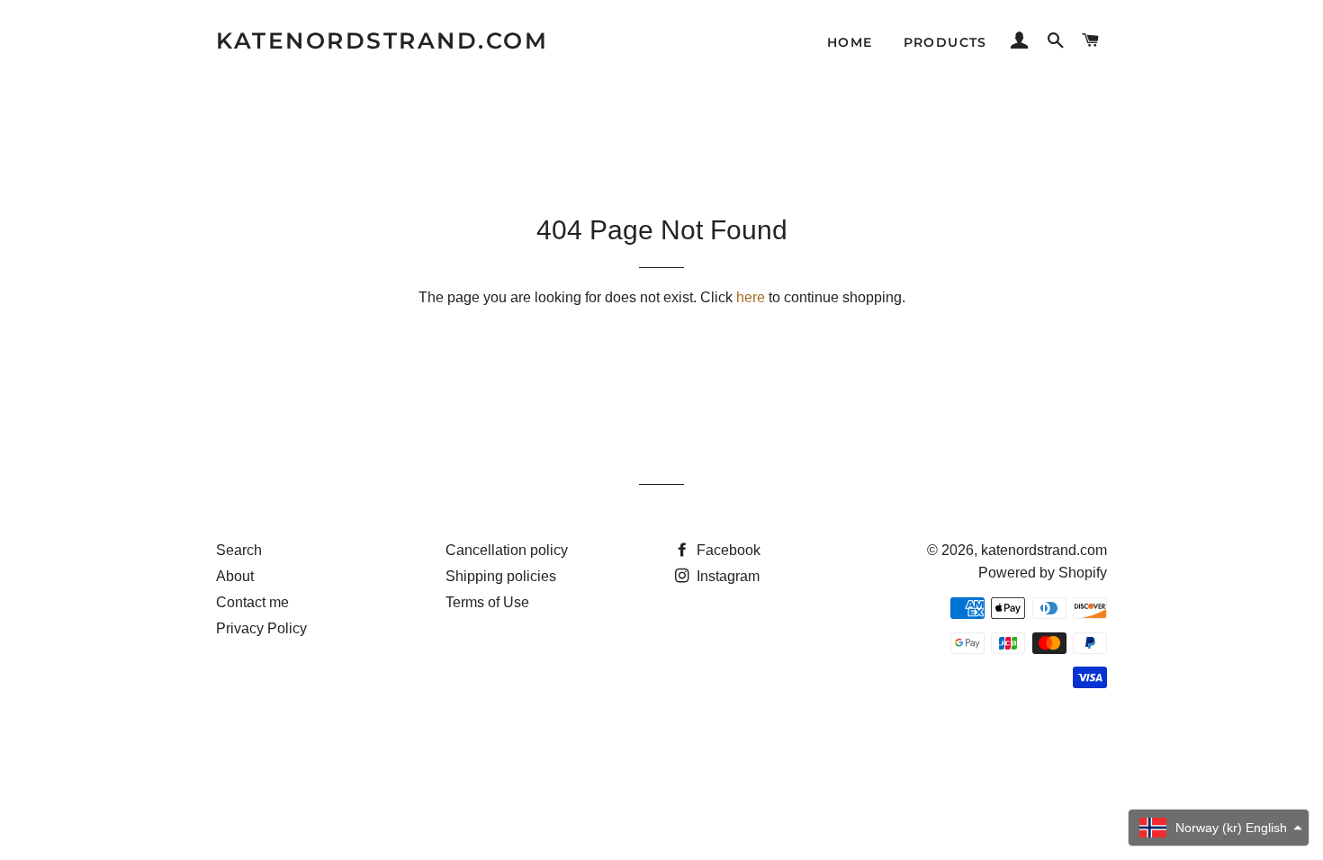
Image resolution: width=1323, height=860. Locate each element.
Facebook (726, 550)
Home (850, 42)
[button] (1219, 828)
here (750, 297)
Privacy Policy (261, 628)
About (235, 576)
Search (239, 550)
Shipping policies (501, 576)
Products (945, 42)
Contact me (252, 602)
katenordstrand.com (382, 40)
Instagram (726, 576)
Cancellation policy (507, 550)
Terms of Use (487, 602)
